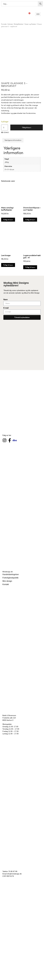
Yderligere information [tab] (12, 140)
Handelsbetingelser (10, 574)
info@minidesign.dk (14, 874)
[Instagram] (4, 440)
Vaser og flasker (30, 24)
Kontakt (5, 584)
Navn (5, 299)
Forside (3, 24)
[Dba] (15, 440)
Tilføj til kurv (26, 127)
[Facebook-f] (10, 440)
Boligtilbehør (18, 24)
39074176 (10, 876)
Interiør (10, 24)
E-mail (6, 308)
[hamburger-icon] (38, 14)
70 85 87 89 (12, 871)
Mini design (7, 581)
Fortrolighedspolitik (10, 578)
